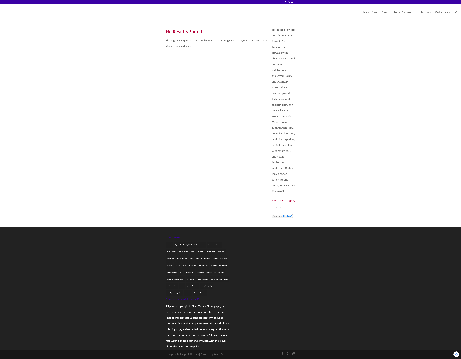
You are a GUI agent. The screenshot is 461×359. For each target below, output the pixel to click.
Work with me (442, 12)
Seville (226, 279)
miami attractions (203, 265)
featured (200, 251)
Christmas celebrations (214, 245)
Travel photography (206, 286)
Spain (188, 286)
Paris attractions (189, 272)
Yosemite (203, 293)
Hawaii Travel (170, 258)
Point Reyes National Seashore (175, 279)
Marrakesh (192, 265)
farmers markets (183, 251)
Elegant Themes (189, 354)
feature (193, 251)
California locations (199, 245)
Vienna (196, 293)
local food (177, 265)
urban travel (188, 293)
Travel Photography (405, 12)
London (185, 265)
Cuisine (425, 12)
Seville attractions (172, 286)
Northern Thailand (172, 272)
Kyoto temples (205, 258)
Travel (385, 12)
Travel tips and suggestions (174, 293)
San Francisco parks (202, 279)
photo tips (221, 272)
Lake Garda (223, 258)
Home (365, 12)
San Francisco (190, 279)
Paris (181, 272)
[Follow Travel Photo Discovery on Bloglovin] (282, 217)
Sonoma (181, 286)
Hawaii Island (221, 251)
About (375, 12)
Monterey (214, 265)
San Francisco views (216, 279)
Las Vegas (169, 265)
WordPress (220, 354)
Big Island (189, 245)
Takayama (195, 286)
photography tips (211, 272)
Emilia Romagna (171, 251)
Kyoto (197, 258)
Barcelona (170, 245)
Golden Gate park (210, 251)
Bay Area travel (179, 245)
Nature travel (223, 265)
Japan (191, 258)
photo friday (200, 272)
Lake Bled (215, 258)
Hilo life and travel (182, 258)
